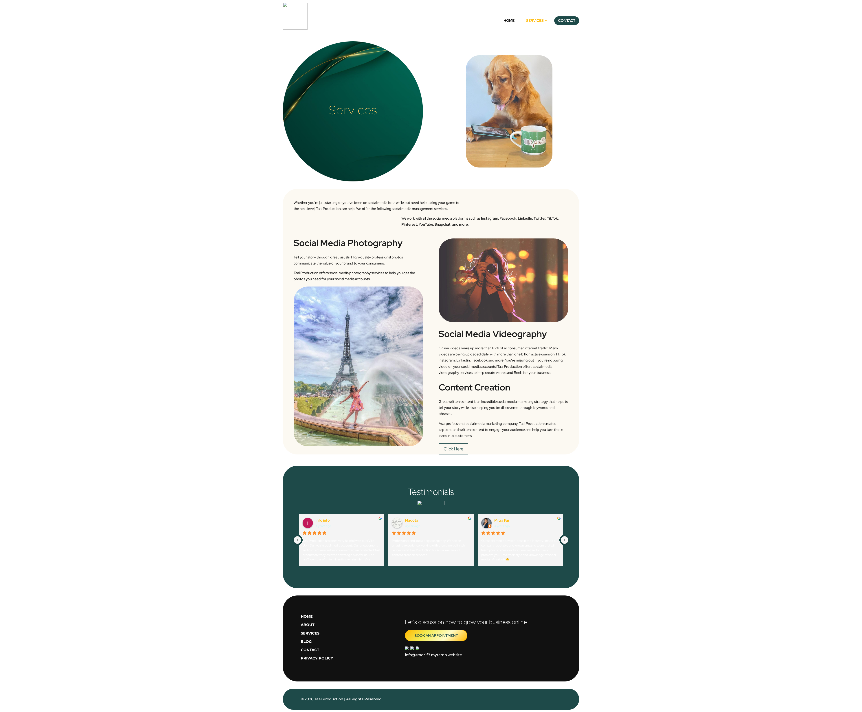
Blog (306, 641)
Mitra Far (501, 520)
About (307, 625)
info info (323, 520)
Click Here (453, 449)
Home (509, 20)
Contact (566, 20)
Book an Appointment (436, 635)
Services (535, 20)
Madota (411, 520)
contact (310, 650)
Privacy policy (317, 658)
